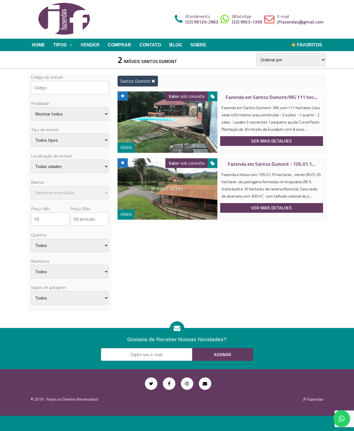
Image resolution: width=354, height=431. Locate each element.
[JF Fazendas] (64, 19)
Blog (175, 45)
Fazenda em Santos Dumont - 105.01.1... (271, 164)
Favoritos (309, 45)
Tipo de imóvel (44, 129)
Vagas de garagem (48, 287)
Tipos (60, 45)
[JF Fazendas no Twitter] (151, 383)
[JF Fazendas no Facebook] (169, 383)
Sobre (198, 45)
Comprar (119, 45)
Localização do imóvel (51, 156)
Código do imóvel (47, 77)
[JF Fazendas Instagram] (187, 383)
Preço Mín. (40, 208)
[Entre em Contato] (205, 383)
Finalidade (40, 103)
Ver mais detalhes (271, 141)
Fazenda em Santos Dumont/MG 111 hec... (271, 97)
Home (38, 45)
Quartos (38, 235)
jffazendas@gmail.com (300, 22)
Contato (150, 45)
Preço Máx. (80, 208)
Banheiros (40, 261)
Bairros (37, 182)
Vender (90, 45)
